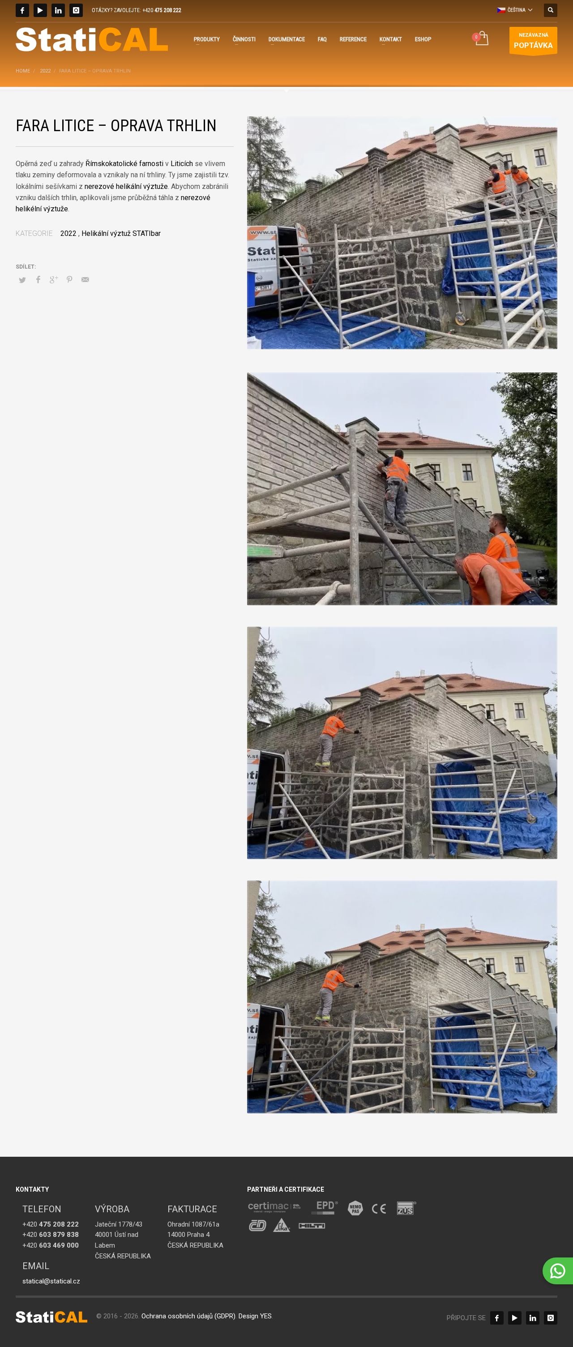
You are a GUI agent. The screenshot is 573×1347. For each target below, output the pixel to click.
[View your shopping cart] (481, 39)
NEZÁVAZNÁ (533, 40)
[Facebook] (22, 10)
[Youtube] (40, 10)
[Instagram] (76, 10)
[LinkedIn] (58, 10)
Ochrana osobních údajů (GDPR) (188, 1316)
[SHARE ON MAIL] (85, 280)
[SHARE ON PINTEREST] (69, 280)
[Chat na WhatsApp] (558, 1270)
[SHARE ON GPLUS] (53, 280)
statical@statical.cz (51, 1281)
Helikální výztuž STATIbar (121, 233)
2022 (68, 233)
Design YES (255, 1316)
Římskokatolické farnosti (124, 163)
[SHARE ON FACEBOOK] (38, 280)
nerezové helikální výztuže (126, 186)
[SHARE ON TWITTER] (22, 280)
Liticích (182, 163)
